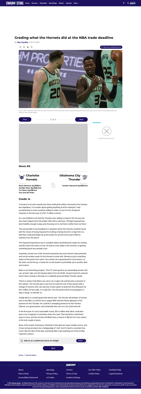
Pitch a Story (23, 374)
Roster (61, 3)
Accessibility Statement (28, 377)
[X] (128, 3)
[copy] (31, 47)
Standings (53, 3)
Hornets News (31, 355)
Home (21, 355)
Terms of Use (71, 374)
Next (81, 119)
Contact (69, 370)
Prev (25, 119)
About (20, 370)
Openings (50, 370)
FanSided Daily (115, 370)
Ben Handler (22, 42)
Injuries (69, 3)
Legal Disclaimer (116, 374)
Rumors (35, 3)
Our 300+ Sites (94, 370)
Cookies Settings (73, 377)
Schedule (43, 3)
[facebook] (123, 3)
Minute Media (16, 383)
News (27, 3)
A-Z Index (50, 377)
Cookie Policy (93, 374)
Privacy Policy (52, 374)
